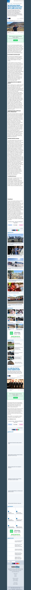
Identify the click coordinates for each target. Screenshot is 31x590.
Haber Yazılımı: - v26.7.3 (15, 589)
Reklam (15, 576)
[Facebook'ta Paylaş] (8, 18)
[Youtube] (17, 563)
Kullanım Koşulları (15, 578)
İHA (12, 32)
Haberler (9, 3)
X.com (16, 424)
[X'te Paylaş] (9, 18)
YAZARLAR (10, 561)
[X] (14, 563)
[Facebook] (12, 563)
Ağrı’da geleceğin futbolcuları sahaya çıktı (16, 0)
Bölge (11, 3)
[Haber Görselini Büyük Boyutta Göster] (15, 26)
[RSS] (18, 563)
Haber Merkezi (11, 390)
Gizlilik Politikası (15, 579)
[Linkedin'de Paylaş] (15, 230)
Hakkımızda (15, 573)
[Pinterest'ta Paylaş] (17, 230)
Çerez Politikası (15, 580)
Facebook (10, 424)
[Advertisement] (15, 192)
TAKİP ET (16, 40)
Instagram (21, 424)
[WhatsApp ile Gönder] (18, 230)
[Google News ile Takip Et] (22, 32)
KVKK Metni (15, 582)
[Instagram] (15, 563)
